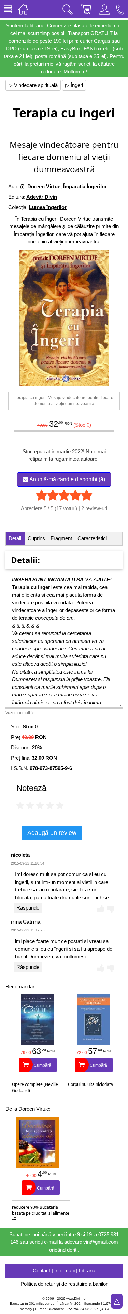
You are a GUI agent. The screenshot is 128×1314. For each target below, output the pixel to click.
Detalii (15, 538)
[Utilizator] (104, 9)
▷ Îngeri (74, 85)
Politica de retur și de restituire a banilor (64, 1284)
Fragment (61, 538)
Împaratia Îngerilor (85, 186)
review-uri (96, 508)
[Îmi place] (100, 908)
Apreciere (31, 508)
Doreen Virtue (43, 186)
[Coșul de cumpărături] (86, 9)
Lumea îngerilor (48, 207)
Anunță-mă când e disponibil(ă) (66, 479)
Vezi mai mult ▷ (19, 712)
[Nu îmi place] (110, 908)
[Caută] (67, 9)
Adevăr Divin (41, 197)
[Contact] (120, 9)
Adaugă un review (51, 832)
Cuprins (36, 538)
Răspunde (27, 908)
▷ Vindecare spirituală (33, 85)
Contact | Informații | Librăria (64, 1270)
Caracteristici (92, 538)
